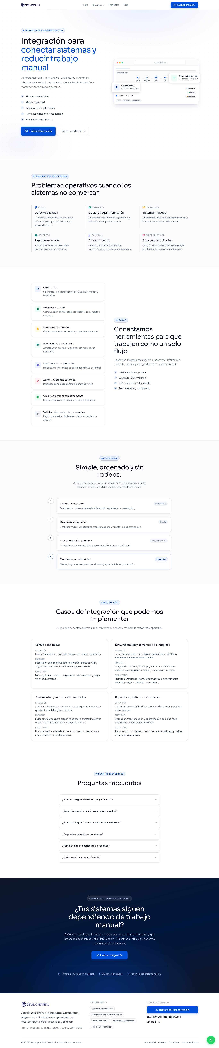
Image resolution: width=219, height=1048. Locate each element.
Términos (174, 1042)
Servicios (97, 5)
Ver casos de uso (72, 131)
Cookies (162, 1042)
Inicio (85, 5)
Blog (126, 5)
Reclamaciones (190, 1042)
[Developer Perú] (30, 5)
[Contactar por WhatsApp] (211, 1040)
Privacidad (150, 1042)
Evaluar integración (40, 131)
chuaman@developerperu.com (164, 1016)
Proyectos (114, 5)
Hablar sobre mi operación (174, 1009)
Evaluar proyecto (186, 5)
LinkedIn (152, 1022)
